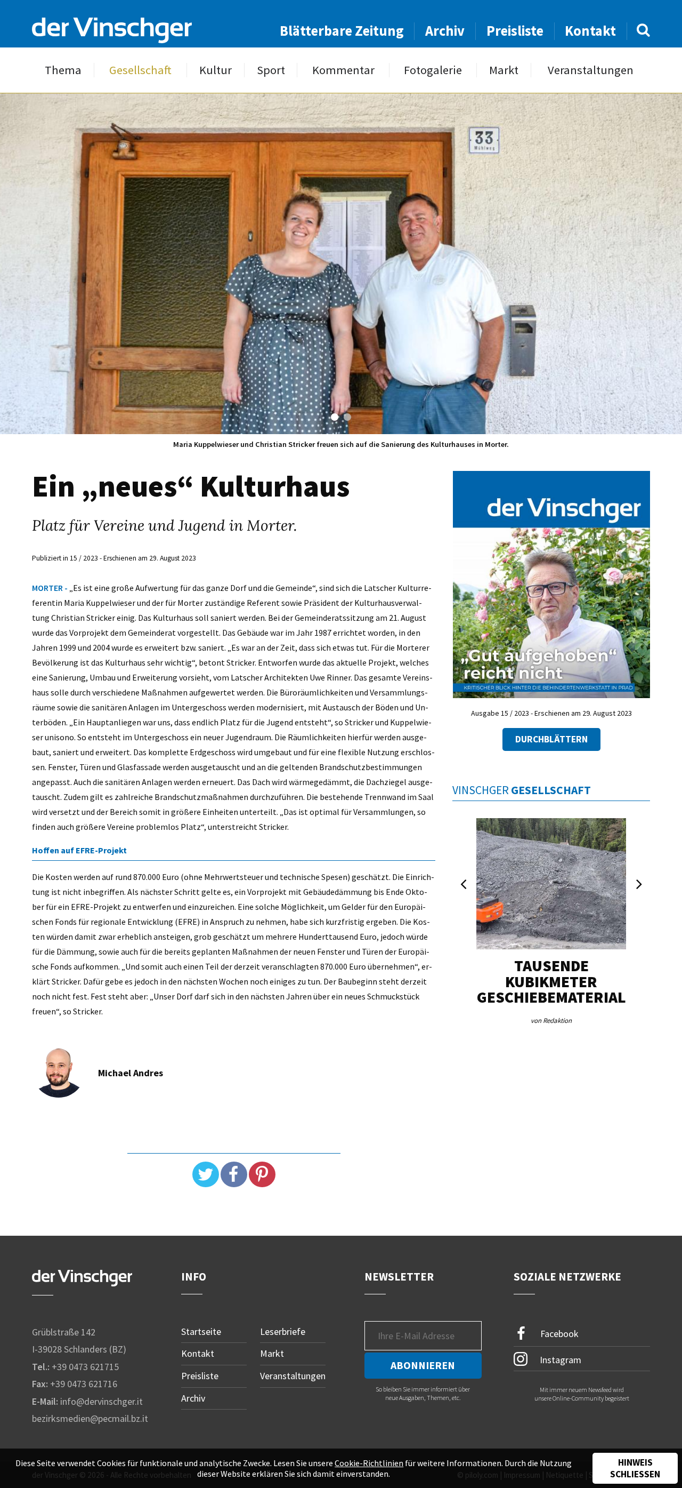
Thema (63, 70)
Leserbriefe (282, 1331)
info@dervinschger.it (101, 1401)
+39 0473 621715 (85, 1367)
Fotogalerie (433, 70)
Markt (503, 70)
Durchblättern (551, 739)
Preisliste (514, 30)
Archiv (445, 30)
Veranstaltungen (591, 70)
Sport (271, 70)
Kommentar (343, 70)
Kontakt (590, 30)
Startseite (201, 1331)
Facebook (558, 1333)
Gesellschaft (140, 70)
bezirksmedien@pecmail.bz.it (90, 1418)
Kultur (215, 70)
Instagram (559, 1359)
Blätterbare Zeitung (342, 30)
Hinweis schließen (635, 1468)
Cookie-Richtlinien (369, 1463)
